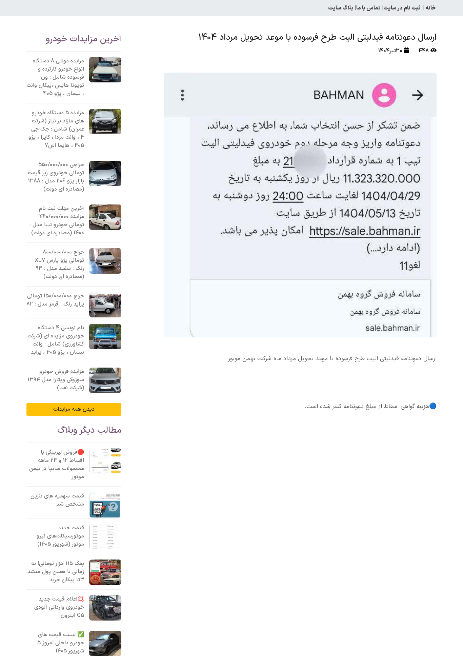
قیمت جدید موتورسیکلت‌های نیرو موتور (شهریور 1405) (60, 536)
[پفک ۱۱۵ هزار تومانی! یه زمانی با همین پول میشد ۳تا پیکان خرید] (105, 572)
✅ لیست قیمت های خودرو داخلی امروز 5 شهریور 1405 (60, 643)
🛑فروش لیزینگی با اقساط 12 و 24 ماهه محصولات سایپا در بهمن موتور (56, 464)
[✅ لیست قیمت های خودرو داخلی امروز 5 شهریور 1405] (105, 643)
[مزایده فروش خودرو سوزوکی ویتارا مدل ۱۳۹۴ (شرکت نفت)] (105, 380)
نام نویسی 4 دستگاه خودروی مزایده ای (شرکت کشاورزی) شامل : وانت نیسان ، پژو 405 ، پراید (55, 340)
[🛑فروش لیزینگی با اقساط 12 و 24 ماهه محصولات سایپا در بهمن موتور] (105, 461)
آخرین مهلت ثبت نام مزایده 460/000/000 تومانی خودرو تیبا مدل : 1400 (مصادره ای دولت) (56, 220)
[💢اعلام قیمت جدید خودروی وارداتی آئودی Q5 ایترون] (105, 608)
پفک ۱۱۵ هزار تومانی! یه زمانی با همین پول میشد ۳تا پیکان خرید (55, 572)
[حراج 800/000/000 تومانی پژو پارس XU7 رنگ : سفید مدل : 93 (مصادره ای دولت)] (105, 261)
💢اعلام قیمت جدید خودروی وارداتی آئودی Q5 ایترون (59, 607)
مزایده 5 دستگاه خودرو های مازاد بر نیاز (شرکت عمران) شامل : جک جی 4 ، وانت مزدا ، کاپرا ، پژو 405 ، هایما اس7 (56, 129)
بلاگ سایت (341, 8)
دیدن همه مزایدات (74, 409)
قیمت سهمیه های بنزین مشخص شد (57, 500)
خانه (430, 8)
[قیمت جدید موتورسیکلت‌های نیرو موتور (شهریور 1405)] (105, 536)
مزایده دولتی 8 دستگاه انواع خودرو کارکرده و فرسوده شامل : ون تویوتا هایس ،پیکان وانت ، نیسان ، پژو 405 (55, 77)
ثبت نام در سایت (402, 8)
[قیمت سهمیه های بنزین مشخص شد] (105, 504)
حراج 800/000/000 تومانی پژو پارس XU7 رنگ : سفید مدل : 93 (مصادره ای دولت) (59, 264)
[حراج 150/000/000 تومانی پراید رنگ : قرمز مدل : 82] (105, 304)
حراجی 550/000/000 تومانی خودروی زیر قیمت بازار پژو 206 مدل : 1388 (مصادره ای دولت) (56, 177)
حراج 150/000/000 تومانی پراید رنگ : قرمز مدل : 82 (55, 300)
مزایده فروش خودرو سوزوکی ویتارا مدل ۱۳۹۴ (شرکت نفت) (55, 380)
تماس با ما (368, 8)
